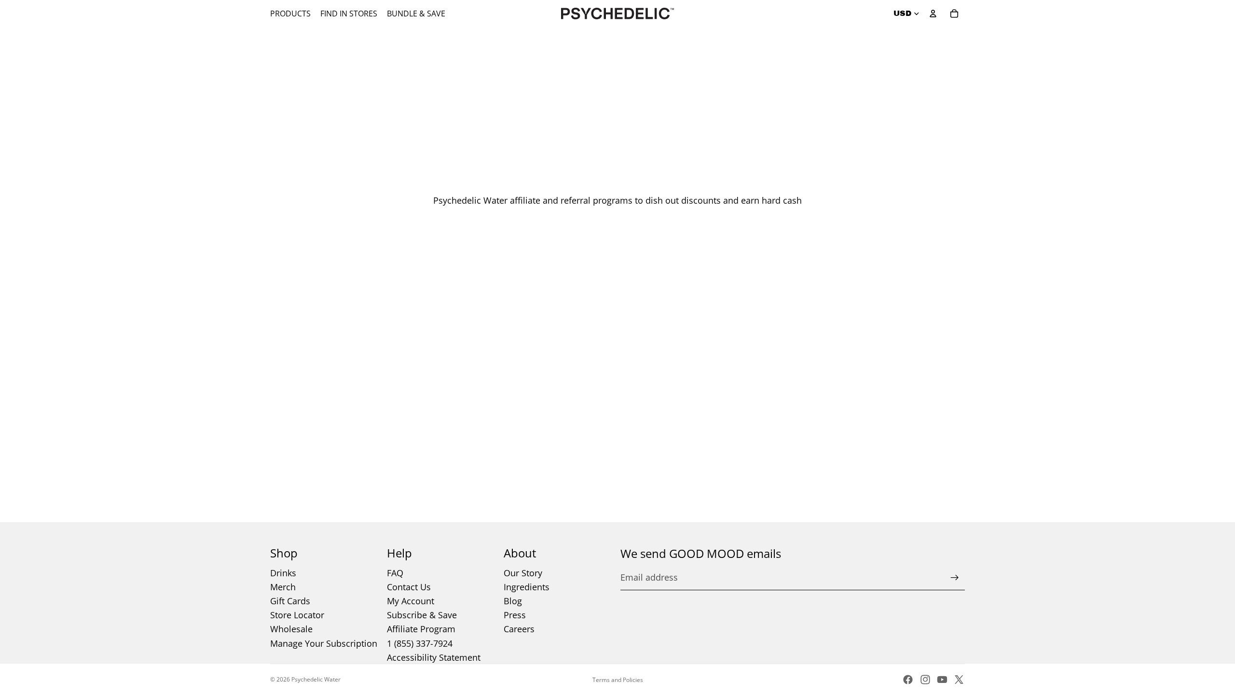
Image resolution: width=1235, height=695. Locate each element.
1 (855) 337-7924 (420, 643)
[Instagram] (925, 679)
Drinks (283, 573)
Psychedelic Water (316, 679)
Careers (519, 629)
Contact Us (409, 587)
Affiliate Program (421, 629)
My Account (410, 601)
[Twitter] (959, 679)
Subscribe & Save (422, 615)
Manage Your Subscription (323, 643)
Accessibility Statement (433, 657)
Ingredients (526, 587)
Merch (283, 587)
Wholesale (291, 629)
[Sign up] (955, 578)
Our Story (523, 573)
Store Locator (297, 615)
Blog (513, 601)
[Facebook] (908, 679)
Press (515, 615)
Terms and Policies (617, 680)
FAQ (395, 573)
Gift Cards (290, 601)
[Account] (933, 13)
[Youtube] (942, 679)
